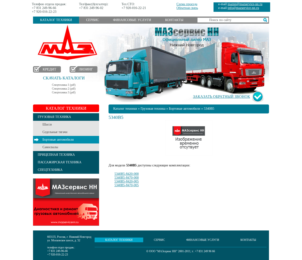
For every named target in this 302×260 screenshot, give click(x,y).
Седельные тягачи (54, 132)
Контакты (174, 20)
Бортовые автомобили (58, 139)
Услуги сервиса (66, 202)
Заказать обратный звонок (221, 97)
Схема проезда (186, 4)
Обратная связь (187, 8)
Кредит (49, 69)
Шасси (47, 124)
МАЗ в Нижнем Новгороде (68, 43)
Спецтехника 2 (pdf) (64, 88)
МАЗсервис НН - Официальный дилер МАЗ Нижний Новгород (186, 36)
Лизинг (86, 69)
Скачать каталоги (64, 78)
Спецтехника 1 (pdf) (64, 85)
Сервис (92, 20)
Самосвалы (50, 147)
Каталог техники (56, 20)
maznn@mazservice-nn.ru (245, 4)
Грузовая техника (153, 108)
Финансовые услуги (132, 20)
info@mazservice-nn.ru (243, 8)
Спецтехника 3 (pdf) (64, 92)
